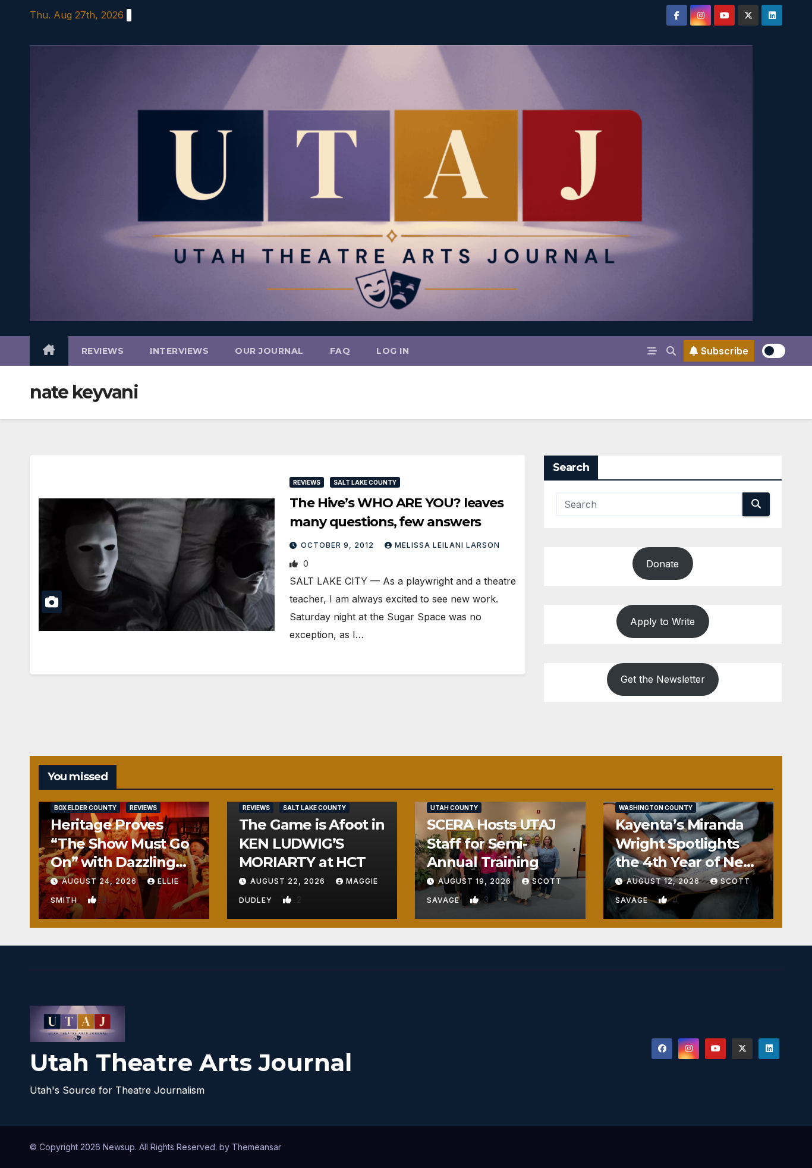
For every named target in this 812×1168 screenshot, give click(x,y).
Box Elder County (85, 807)
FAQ (340, 351)
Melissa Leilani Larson (447, 545)
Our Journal (269, 351)
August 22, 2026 (289, 881)
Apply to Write (662, 621)
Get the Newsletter (663, 679)
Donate (662, 564)
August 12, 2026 (664, 881)
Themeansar (256, 1147)
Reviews (102, 351)
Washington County (656, 807)
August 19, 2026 (476, 881)
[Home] (49, 351)
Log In (392, 351)
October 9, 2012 (338, 545)
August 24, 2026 (100, 881)
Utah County (454, 807)
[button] (671, 351)
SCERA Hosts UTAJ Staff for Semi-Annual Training (491, 843)
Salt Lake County (364, 482)
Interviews (179, 351)
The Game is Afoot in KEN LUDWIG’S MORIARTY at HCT (312, 843)
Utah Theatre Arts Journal (191, 1062)
